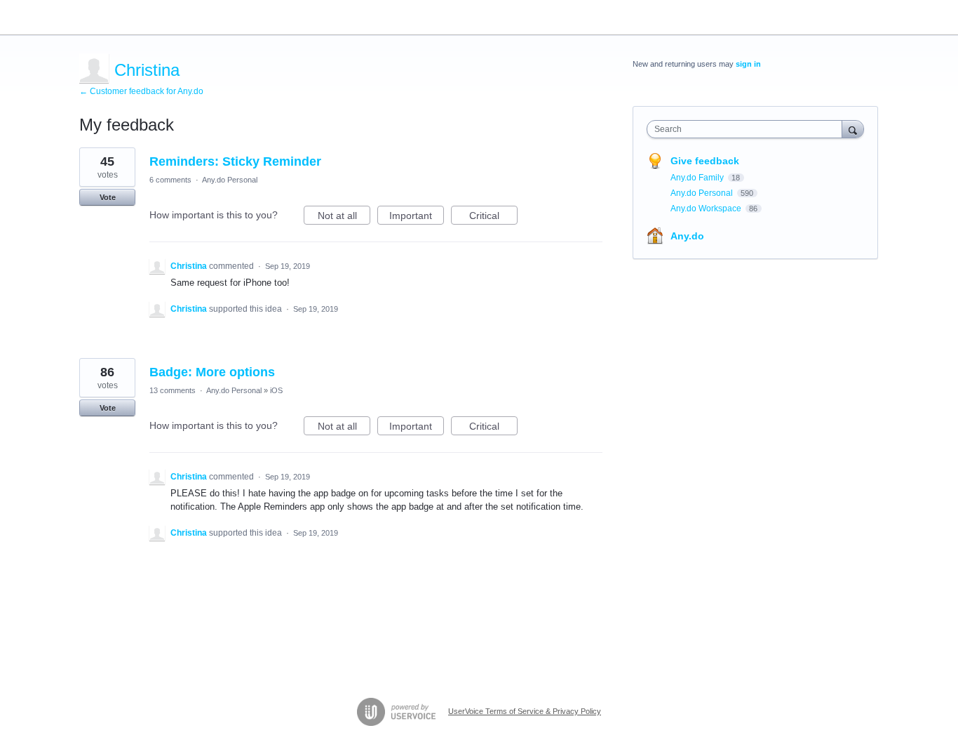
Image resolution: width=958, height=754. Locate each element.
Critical (493, 217)
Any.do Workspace (706, 208)
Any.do (687, 236)
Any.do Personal (229, 180)
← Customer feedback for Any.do (141, 91)
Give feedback (704, 160)
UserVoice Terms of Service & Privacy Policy (524, 711)
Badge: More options (212, 372)
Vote (108, 197)
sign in (748, 64)
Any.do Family (698, 178)
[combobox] (748, 129)
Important (416, 217)
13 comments (172, 390)
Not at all (344, 217)
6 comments (170, 180)
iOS (276, 390)
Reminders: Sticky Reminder (235, 161)
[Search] (853, 129)
